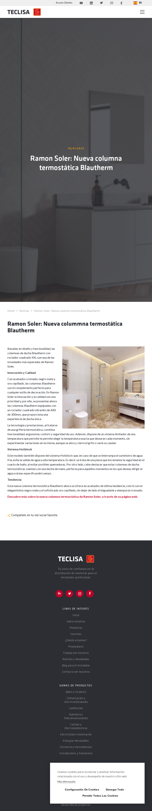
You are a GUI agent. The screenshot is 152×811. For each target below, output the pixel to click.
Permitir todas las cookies (97, 795)
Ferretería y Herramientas (76, 747)
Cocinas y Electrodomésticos (76, 726)
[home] (24, 12)
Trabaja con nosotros (76, 653)
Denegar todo (115, 789)
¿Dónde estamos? (76, 640)
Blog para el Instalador (76, 665)
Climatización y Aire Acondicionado (76, 700)
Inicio (76, 615)
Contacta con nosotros (76, 672)
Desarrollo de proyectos (75, 805)
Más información (66, 781)
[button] (138, 3)
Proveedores (76, 646)
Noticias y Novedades (76, 659)
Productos (76, 628)
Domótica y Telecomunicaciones (76, 716)
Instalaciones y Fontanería (76, 753)
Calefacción (76, 708)
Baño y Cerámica (76, 692)
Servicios (75, 634)
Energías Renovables (76, 741)
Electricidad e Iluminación (76, 734)
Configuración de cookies (80, 789)
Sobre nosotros (76, 621)
